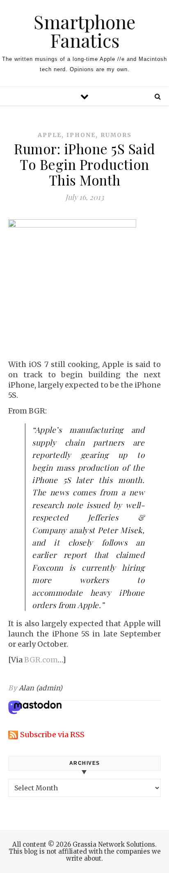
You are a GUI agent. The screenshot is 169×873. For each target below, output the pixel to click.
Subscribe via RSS (52, 734)
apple (50, 135)
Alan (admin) (41, 688)
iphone (81, 135)
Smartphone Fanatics (84, 30)
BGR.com (41, 659)
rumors (116, 135)
